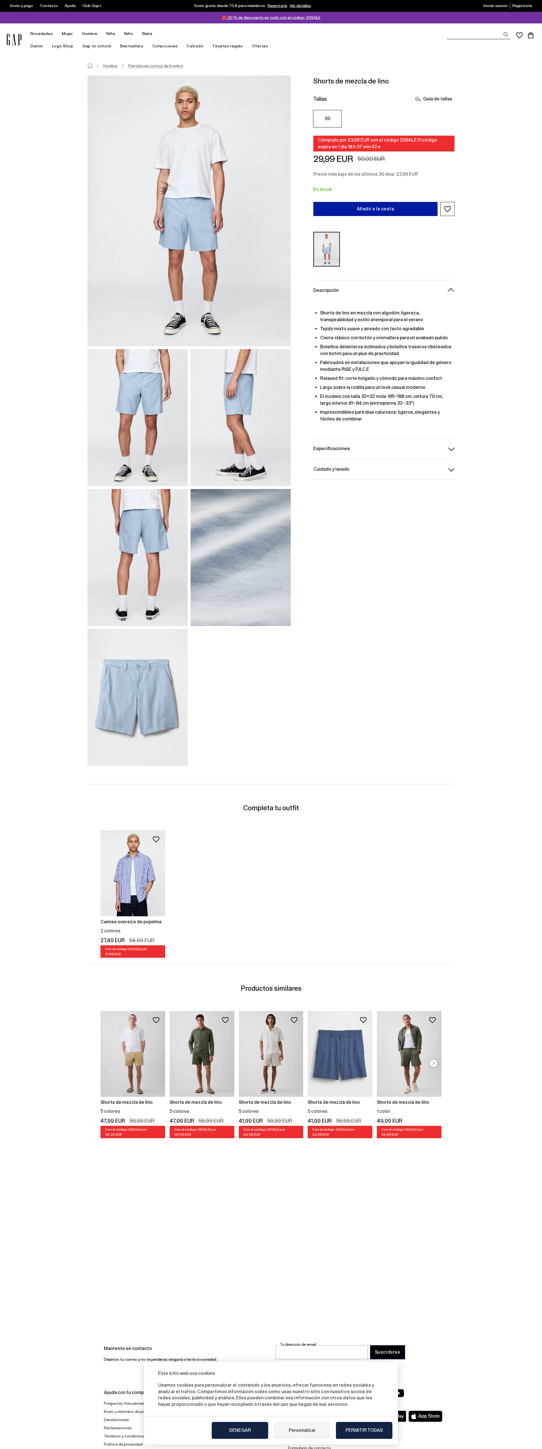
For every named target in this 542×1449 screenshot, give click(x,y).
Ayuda (70, 5)
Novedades (41, 33)
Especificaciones (331, 448)
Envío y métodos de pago (127, 1411)
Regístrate (277, 5)
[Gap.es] (14, 39)
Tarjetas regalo (227, 46)
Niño (128, 33)
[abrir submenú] (55, 33)
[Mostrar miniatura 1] (138, 417)
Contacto (49, 5)
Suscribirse (387, 1352)
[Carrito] (530, 35)
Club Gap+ (92, 5)
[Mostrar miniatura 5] (138, 697)
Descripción (326, 290)
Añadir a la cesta (375, 209)
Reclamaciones (118, 1428)
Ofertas (260, 46)
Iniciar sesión (496, 5)
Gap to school (96, 46)
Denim (36, 46)
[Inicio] (90, 65)
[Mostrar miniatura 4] (241, 557)
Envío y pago (21, 5)
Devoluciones (116, 1419)
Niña (110, 33)
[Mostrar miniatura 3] (138, 557)
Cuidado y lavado (331, 469)
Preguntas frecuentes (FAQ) (129, 1403)
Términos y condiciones (125, 1436)
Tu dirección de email (298, 1344)
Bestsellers (131, 46)
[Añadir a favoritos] (156, 839)
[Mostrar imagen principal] (189, 211)
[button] (447, 209)
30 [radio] (327, 118)
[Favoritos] (519, 35)
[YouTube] (398, 1393)
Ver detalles (300, 5)
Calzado (195, 46)
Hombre (89, 33)
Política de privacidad (123, 1444)
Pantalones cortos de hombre (155, 65)
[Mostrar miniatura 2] (241, 417)
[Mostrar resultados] (506, 34)
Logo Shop (62, 46)
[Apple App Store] (425, 1416)
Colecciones (165, 46)
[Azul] (326, 249)
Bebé (147, 33)
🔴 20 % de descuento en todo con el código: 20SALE (271, 17)
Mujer (67, 33)
